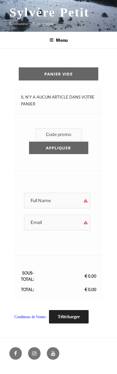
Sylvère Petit (49, 12)
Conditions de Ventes (30, 317)
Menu (62, 40)
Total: (27, 289)
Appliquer (58, 148)
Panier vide (58, 74)
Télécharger (69, 316)
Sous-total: (27, 276)
